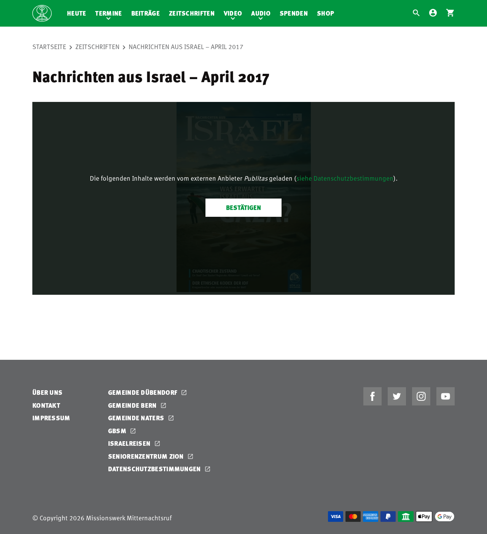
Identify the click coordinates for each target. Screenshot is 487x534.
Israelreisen (130, 443)
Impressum (51, 418)
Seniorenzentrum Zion (146, 456)
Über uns (47, 392)
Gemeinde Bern (133, 405)
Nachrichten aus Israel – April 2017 (186, 46)
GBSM (118, 430)
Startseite (49, 46)
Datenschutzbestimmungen (155, 469)
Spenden (294, 13)
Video (233, 13)
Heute (76, 13)
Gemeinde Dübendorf (143, 392)
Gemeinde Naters (137, 418)
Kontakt (46, 405)
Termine (108, 13)
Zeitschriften (192, 13)
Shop (325, 13)
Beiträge (145, 13)
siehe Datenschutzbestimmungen (344, 178)
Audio (261, 13)
